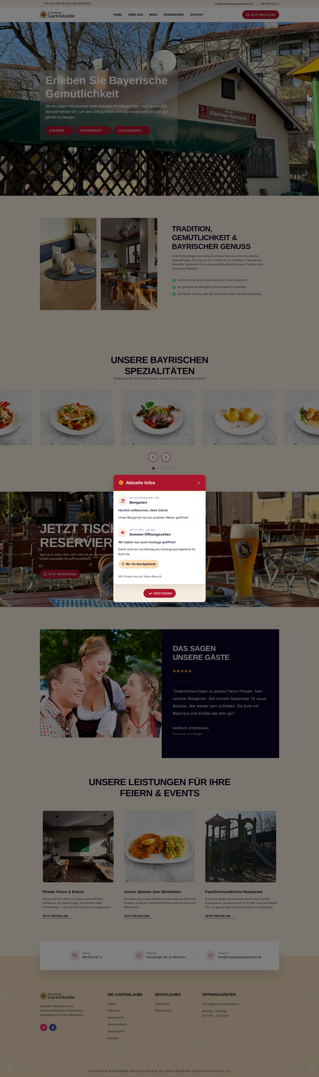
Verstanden (162, 593)
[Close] (199, 483)
